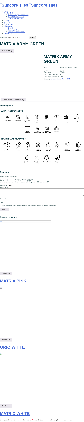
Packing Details (13, 30)
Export (10, 28)
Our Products (8, 13)
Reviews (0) (19, 99)
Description (7, 99)
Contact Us (8, 33)
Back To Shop (7, 51)
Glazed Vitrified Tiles (15, 18)
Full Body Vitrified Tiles (16, 17)
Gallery (6, 20)
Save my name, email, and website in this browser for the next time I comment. (29, 205)
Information (8, 26)
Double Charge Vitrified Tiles (18, 15)
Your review (4, 187)
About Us (7, 22)
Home (6, 11)
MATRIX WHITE (15, 413)
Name (3, 199)
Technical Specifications (16, 32)
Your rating (4, 185)
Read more (6, 273)
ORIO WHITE (12, 347)
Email (2, 202)
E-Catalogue (8, 24)
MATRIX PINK (13, 281)
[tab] (7, 99)
